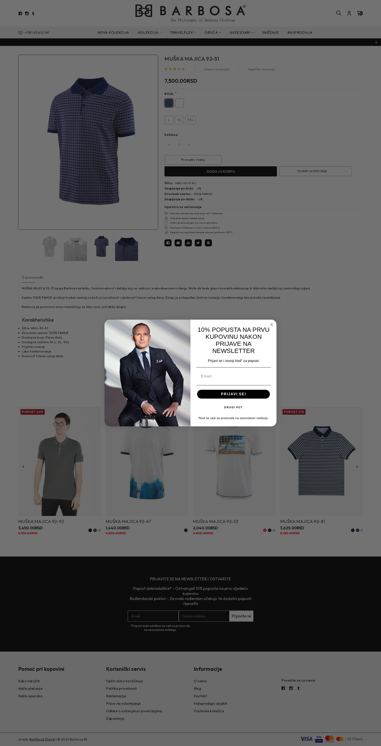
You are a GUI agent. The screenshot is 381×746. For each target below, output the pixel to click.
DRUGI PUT (233, 407)
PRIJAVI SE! (233, 394)
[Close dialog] (271, 324)
